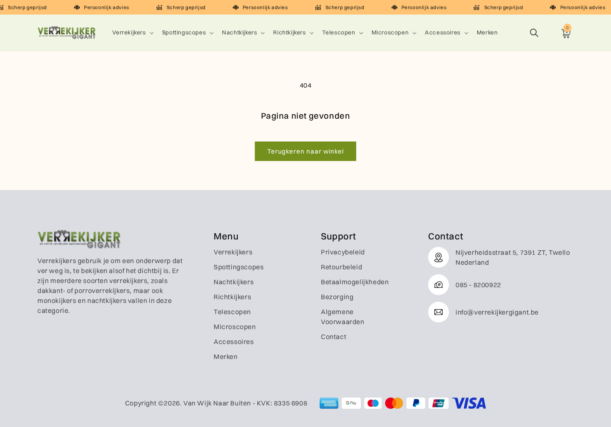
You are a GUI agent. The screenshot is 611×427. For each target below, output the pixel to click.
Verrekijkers (129, 32)
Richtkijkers (289, 32)
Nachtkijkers (239, 32)
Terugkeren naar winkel (305, 151)
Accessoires (443, 32)
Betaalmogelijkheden (355, 282)
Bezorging (337, 297)
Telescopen (338, 32)
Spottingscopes (184, 32)
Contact (333, 336)
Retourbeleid (341, 267)
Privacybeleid (343, 252)
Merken (226, 356)
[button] (132, 32)
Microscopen (390, 32)
